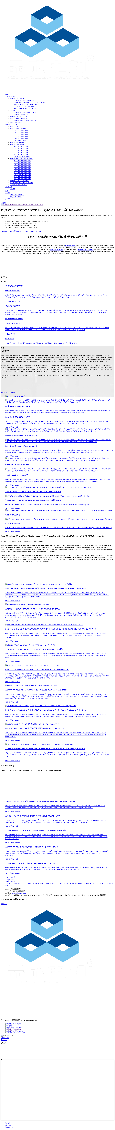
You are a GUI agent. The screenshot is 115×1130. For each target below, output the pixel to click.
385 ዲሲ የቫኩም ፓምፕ (22, 169)
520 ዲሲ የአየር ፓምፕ (21, 155)
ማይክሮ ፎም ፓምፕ (17, 126)
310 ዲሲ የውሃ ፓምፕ (21, 134)
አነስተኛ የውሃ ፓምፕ (17, 98)
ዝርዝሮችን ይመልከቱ (8, 392)
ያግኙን (7, 199)
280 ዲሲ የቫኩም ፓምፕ (22, 165)
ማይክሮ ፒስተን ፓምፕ (22, 114)
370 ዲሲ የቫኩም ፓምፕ (22, 167)
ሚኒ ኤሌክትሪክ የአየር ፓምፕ (15, 883)
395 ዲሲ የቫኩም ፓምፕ (22, 171)
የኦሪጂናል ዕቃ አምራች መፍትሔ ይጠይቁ (14, 231)
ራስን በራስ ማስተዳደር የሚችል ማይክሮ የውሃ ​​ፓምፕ (32, 102)
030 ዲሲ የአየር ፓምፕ (21, 147)
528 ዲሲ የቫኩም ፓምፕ (22, 177)
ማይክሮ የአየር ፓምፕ (17, 145)
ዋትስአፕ (4, 1040)
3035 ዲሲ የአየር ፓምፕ (22, 157)
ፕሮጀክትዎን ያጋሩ (34, 231)
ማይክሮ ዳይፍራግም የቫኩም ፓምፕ (26, 120)
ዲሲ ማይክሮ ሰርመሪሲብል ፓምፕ (21, 183)
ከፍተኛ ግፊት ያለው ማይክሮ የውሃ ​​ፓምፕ (28, 104)
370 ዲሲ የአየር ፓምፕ (21, 153)
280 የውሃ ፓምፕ (20, 140)
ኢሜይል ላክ (5, 1038)
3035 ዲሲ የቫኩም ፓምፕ (22, 175)
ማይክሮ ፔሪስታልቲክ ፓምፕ (19, 181)
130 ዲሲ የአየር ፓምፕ (21, 149)
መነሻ (7, 94)
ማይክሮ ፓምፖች (11, 124)
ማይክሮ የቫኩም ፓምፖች (18, 118)
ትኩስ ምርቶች (10, 877)
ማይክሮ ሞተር (10, 96)
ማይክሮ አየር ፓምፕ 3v (33, 883)
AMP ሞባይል (10, 881)
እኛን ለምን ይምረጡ (17, 195)
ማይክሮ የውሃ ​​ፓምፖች (18, 128)
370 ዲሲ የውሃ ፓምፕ (21, 136)
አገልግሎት (8, 187)
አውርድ (12, 189)
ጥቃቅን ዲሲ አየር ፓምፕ (68, 883)
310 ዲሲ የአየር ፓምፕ (21, 151)
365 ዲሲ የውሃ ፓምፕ (21, 138)
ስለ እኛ (7, 193)
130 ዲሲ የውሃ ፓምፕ (21, 130)
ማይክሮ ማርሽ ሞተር (17, 142)
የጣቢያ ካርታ (9, 879)
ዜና (6, 191)
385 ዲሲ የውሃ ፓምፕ (21, 132)
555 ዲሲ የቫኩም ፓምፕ (22, 179)
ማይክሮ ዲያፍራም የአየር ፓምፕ (25, 112)
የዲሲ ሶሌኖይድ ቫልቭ (17, 122)
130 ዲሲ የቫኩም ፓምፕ (22, 163)
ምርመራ (4, 904)
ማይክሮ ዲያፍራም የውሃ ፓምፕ (25, 100)
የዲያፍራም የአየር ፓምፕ (50, 883)
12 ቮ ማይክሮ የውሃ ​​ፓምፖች (24, 106)
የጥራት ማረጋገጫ (16, 197)
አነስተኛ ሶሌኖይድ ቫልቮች (18, 185)
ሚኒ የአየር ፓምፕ (16, 110)
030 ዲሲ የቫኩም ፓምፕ (22, 161)
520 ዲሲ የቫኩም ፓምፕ (22, 173)
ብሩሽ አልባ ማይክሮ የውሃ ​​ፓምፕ (25, 108)
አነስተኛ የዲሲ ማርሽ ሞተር (19, 116)
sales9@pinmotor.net (19, 893)
